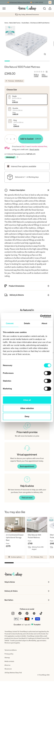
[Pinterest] (27, 613)
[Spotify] (34, 613)
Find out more (27, 498)
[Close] (49, 2)
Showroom (8, 669)
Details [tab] (27, 323)
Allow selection (27, 408)
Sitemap (7, 657)
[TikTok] (41, 613)
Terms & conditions (11, 650)
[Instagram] (12, 613)
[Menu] (4, 9)
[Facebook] (19, 613)
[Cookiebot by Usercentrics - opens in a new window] (40, 316)
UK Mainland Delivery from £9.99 (19, 2)
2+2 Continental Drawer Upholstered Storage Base (15, 537)
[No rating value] (40, 71)
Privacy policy (9, 654)
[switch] (47, 373)
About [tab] (44, 323)
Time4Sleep (42, 675)
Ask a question (44, 75)
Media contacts (9, 661)
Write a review (36, 75)
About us (7, 665)
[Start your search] (44, 8)
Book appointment (27, 466)
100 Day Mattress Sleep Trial (13, 672)
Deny (27, 416)
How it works (34, 149)
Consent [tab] (9, 323)
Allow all (27, 400)
